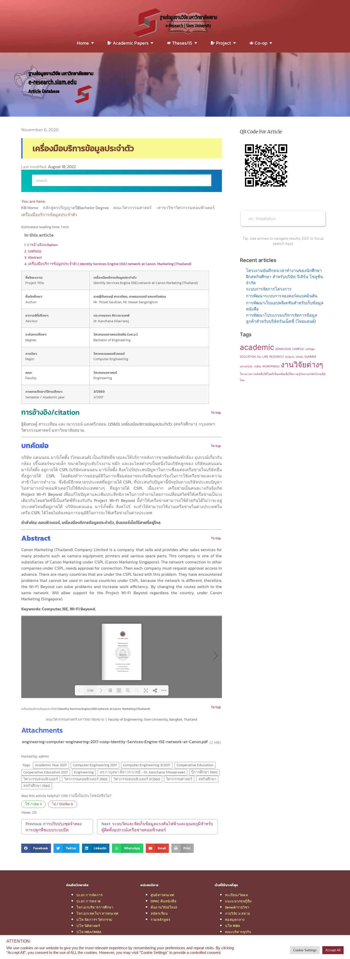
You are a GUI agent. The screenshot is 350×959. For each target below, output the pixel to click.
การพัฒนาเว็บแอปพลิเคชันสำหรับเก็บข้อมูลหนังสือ (284, 305)
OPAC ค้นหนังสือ (163, 901)
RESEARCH (276, 356)
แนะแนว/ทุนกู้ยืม (238, 901)
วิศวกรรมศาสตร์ (179, 779)
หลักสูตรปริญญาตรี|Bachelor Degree (76, 208)
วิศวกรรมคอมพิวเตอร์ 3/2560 (137, 779)
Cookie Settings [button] (305, 950)
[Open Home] (92, 42)
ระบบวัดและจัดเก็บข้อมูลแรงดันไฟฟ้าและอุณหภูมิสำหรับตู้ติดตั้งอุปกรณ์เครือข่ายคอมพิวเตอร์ (157, 827)
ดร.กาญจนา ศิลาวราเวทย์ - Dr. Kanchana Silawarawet (142, 772)
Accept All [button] (333, 950)
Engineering (84, 772)
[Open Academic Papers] (152, 42)
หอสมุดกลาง (235, 919)
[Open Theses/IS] (195, 42)
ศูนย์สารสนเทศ (162, 894)
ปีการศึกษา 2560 (204, 772)
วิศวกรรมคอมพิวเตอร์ (40, 779)
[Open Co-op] (271, 42)
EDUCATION (248, 356)
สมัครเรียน (159, 913)
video (257, 366)
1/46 (90, 690)
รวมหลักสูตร (160, 919)
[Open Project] (234, 42)
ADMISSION (283, 349)
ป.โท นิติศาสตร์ (88, 925)
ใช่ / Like (33, 804)
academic (257, 347)
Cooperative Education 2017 (45, 772)
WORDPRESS (271, 366)
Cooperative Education (195, 765)
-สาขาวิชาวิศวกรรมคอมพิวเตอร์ (186, 208)
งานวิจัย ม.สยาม (237, 913)
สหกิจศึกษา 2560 (36, 786)
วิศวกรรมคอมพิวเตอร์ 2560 (85, 779)
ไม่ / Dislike (62, 804)
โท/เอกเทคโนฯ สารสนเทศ (97, 913)
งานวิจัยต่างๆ (302, 364)
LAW (265, 356)
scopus (289, 356)
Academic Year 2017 (51, 765)
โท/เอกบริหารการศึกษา (94, 907)
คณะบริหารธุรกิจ (238, 931)
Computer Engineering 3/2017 (146, 765)
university (246, 366)
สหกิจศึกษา (207, 779)
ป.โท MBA (232, 925)
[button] (36, 848)
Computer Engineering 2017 (95, 765)
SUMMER (310, 356)
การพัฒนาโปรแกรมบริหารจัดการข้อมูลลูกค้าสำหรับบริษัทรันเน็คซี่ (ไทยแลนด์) (281, 318)
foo (259, 356)
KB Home (30, 208)
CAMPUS (298, 349)
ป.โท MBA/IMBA (89, 931)
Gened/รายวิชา (237, 907)
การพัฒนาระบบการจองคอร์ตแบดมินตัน (281, 295)
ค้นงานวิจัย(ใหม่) (164, 907)
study (299, 356)
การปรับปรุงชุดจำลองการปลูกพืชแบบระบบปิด (54, 827)
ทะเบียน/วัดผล (236, 894)
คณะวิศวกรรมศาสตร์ (133, 208)
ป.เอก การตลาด (88, 901)
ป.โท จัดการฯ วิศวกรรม (94, 919)
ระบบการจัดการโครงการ (269, 288)
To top (216, 412)
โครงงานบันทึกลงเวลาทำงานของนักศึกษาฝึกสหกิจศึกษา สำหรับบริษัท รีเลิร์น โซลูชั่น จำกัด (284, 276)
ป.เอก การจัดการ (89, 894)
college (310, 349)
